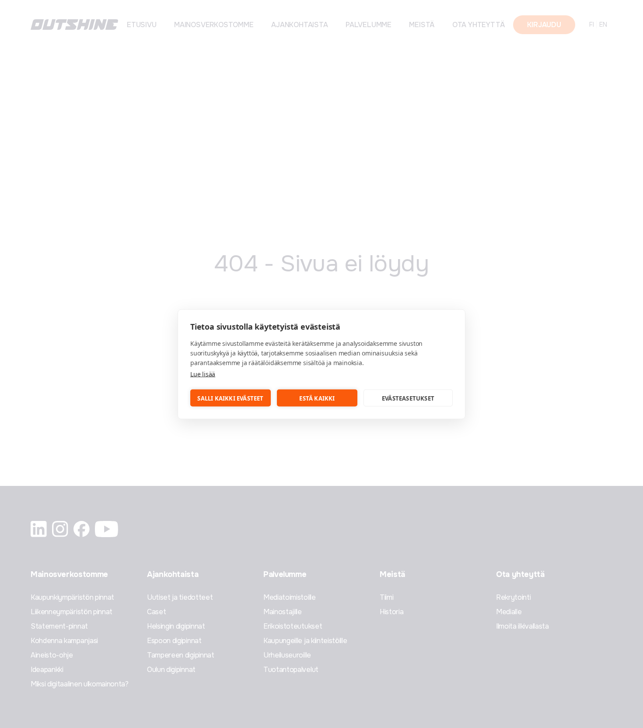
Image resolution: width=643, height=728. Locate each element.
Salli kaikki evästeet (230, 398)
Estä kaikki (317, 398)
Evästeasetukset (408, 398)
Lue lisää (202, 373)
